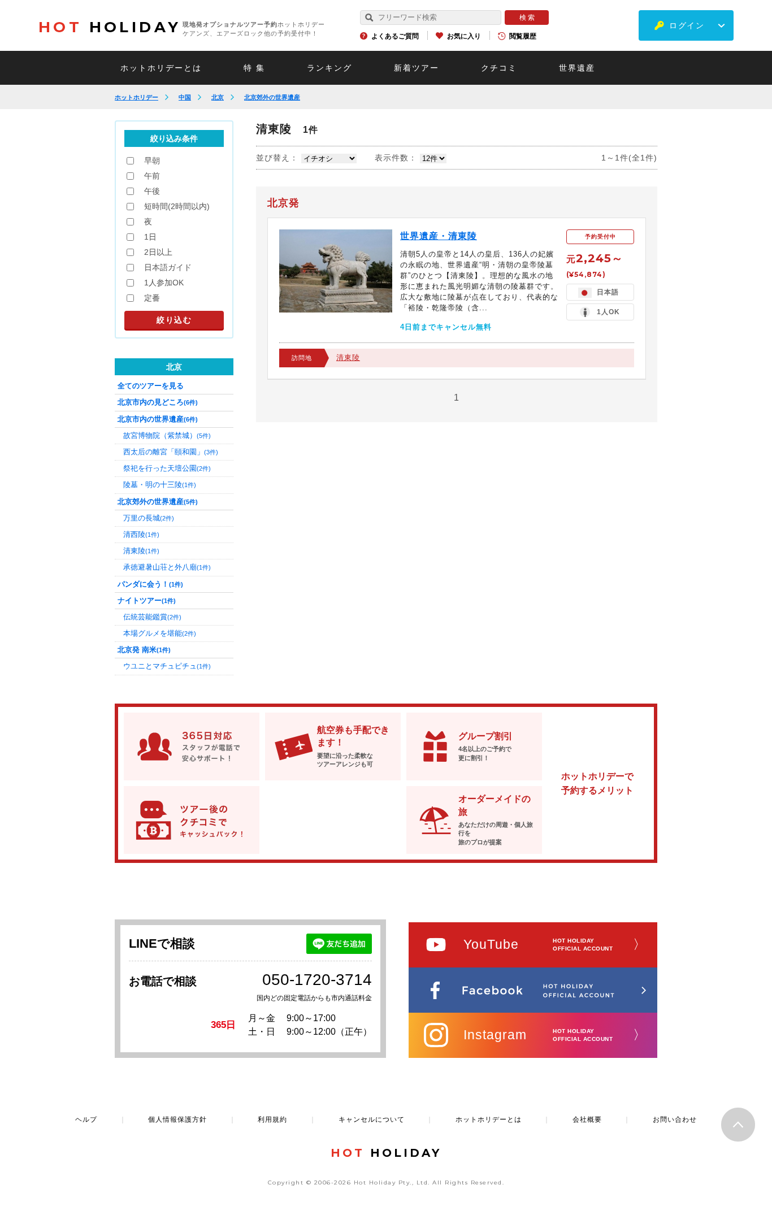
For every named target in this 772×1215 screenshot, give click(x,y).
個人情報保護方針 (177, 1119)
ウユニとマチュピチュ (167, 666)
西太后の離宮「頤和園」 (170, 452)
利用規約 (272, 1119)
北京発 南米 (144, 649)
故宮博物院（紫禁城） (167, 435)
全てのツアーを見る (151, 385)
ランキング (329, 67)
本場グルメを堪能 (159, 633)
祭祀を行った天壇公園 (167, 468)
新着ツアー (416, 67)
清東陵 (348, 357)
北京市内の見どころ (158, 402)
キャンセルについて (372, 1119)
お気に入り (464, 36)
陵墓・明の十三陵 (159, 484)
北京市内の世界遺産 (158, 419)
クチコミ (499, 67)
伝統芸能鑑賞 (152, 617)
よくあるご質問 (395, 36)
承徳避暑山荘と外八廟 (167, 567)
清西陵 (141, 534)
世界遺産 (577, 67)
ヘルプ (86, 1119)
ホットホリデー (136, 97)
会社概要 (587, 1119)
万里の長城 (148, 518)
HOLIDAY (109, 27)
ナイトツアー (147, 600)
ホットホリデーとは (161, 67)
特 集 (254, 67)
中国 (185, 97)
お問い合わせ (675, 1119)
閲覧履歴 (522, 36)
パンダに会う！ (150, 584)
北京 (217, 97)
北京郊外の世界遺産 (272, 97)
